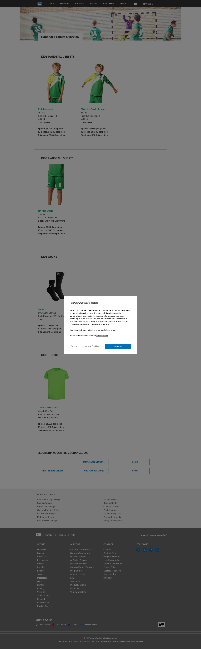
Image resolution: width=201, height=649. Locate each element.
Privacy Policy (102, 335)
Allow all (118, 346)
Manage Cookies (91, 346)
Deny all (74, 346)
